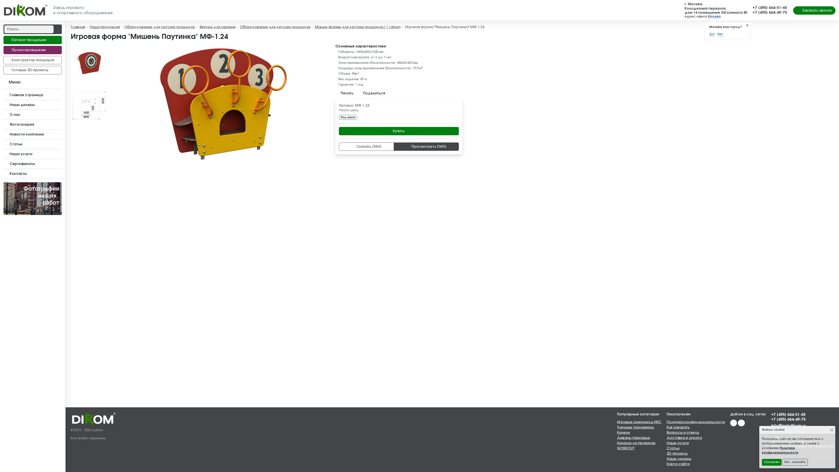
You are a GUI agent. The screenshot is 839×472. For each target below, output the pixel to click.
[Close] (831, 430)
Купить (399, 131)
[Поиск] (57, 29)
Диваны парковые (633, 438)
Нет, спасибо (795, 462)
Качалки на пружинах (636, 443)
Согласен (772, 462)
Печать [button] (347, 93)
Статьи (673, 448)
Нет (720, 34)
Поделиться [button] (374, 93)
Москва (714, 16)
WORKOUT (626, 448)
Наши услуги (678, 443)
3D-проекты (677, 453)
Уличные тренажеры (635, 427)
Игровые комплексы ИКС (639, 422)
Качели (623, 432)
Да (711, 34)
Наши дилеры (679, 459)
